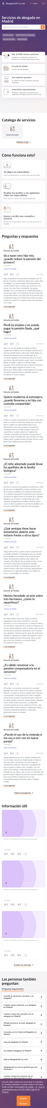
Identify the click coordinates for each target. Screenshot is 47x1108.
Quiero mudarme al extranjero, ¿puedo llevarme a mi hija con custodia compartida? (23, 400)
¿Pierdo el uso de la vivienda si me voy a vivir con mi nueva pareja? (23, 738)
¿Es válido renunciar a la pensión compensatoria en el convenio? (22, 668)
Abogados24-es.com (15, 3)
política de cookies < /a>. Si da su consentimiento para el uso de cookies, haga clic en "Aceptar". (23, 1089)
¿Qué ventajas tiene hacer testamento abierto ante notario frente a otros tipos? (22, 532)
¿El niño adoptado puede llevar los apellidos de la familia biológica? (23, 467)
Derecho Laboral (8, 35)
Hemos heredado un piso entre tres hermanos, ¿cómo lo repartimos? (23, 599)
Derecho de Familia (9, 39)
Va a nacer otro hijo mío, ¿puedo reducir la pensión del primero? (22, 259)
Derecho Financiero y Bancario (25, 35)
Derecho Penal (22, 39)
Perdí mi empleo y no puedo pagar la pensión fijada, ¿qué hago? (21, 328)
